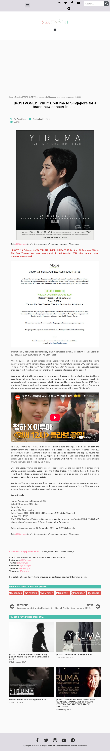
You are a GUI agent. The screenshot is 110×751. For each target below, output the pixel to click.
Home (11, 97)
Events (17, 97)
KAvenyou (24, 571)
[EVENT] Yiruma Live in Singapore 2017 (75, 654)
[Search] (106, 3)
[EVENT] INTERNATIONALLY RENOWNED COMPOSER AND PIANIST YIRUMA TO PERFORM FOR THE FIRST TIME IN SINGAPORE (76, 703)
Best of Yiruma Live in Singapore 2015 (27, 699)
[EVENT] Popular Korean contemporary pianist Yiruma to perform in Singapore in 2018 (29, 656)
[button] (27, 5)
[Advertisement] (55, 61)
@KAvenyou (21, 244)
